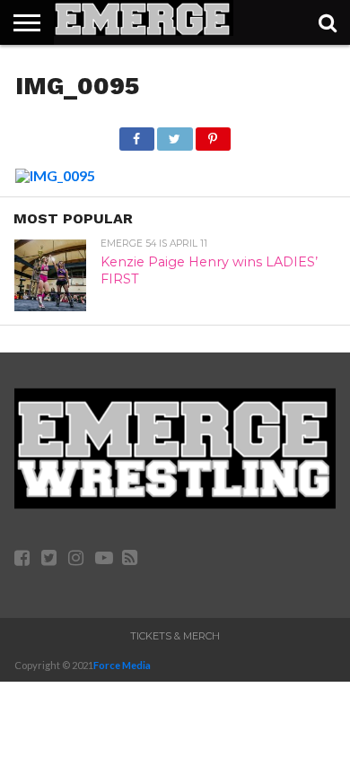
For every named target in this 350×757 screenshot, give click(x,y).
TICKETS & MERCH (175, 636)
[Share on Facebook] (136, 134)
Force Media (122, 665)
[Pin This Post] (213, 134)
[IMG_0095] (55, 175)
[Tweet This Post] (174, 134)
